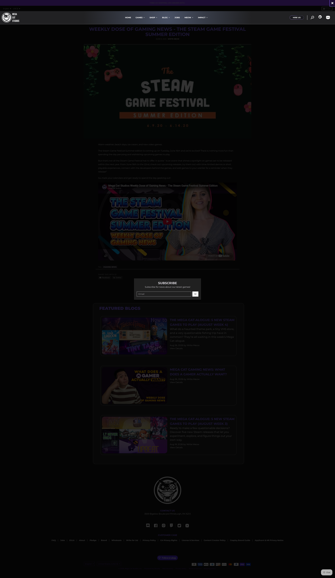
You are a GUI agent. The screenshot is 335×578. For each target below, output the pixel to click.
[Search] (312, 17)
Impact (201, 17)
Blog (165, 17)
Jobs (177, 17)
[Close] (332, 3)
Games (139, 17)
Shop (152, 17)
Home (128, 17)
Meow (188, 17)
